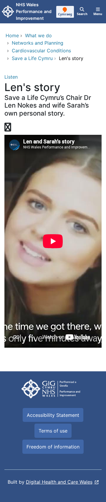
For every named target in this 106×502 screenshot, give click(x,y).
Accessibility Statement (53, 415)
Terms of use (53, 431)
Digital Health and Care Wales (59, 482)
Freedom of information (53, 447)
